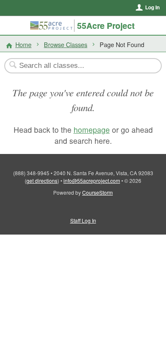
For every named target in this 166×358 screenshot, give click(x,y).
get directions (41, 180)
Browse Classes (65, 44)
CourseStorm (97, 192)
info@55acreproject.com (91, 180)
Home (23, 44)
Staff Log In (83, 220)
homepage (92, 129)
